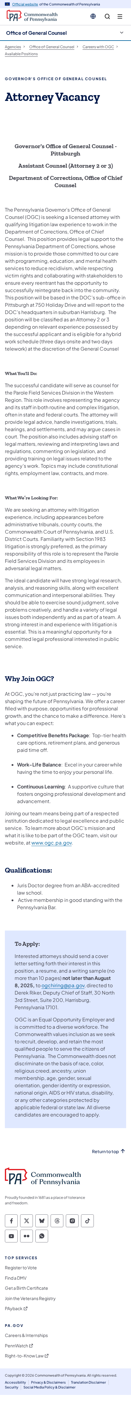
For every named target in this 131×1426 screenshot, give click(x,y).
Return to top (105, 1151)
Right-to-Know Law (24, 1355)
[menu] (120, 17)
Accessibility (15, 1382)
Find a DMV (16, 1278)
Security (11, 1387)
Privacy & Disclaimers (48, 1382)
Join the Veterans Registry (30, 1298)
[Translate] (93, 16)
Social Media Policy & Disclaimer (49, 1387)
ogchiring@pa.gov (62, 985)
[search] (107, 17)
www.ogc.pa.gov (51, 842)
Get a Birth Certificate (26, 1288)
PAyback (14, 1308)
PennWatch (16, 1345)
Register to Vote (21, 1267)
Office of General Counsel (36, 33)
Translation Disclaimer (88, 1382)
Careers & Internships (26, 1335)
